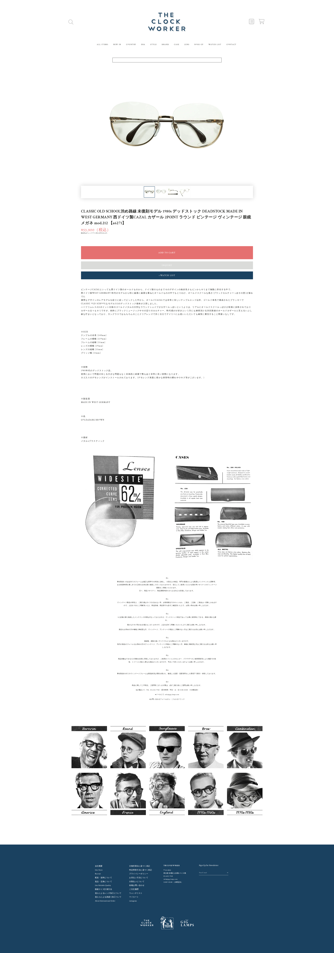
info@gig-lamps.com (172, 694)
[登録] (227, 872)
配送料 (83, 233)
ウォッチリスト (135, 893)
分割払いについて (136, 881)
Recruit (98, 874)
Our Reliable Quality (103, 885)
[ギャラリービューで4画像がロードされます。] (184, 192)
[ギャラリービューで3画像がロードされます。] (172, 192)
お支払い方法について (138, 878)
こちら (174, 699)
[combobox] (167, 60)
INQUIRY (167, 265)
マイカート (134, 897)
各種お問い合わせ (136, 885)
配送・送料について (103, 878)
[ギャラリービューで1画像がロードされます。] (149, 192)
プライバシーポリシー (138, 874)
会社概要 (99, 866)
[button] (70, 21)
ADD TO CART (167, 252)
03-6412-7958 (155, 690)
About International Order (105, 901)
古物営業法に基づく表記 (139, 866)
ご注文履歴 (134, 889)
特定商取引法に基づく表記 (140, 870)
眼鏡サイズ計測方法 (103, 889)
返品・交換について (103, 881)
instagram (133, 901)
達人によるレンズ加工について (108, 893)
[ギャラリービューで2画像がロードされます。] (161, 192)
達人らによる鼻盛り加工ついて (108, 897)
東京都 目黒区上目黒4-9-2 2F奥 (174, 873)
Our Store (99, 870)
